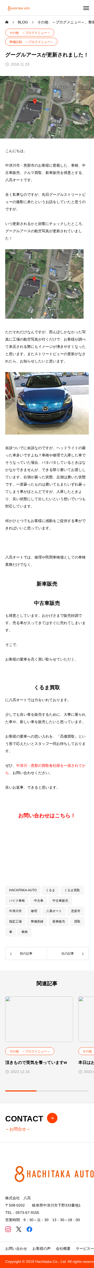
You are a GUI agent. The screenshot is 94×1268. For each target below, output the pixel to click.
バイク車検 (17, 900)
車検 (24, 932)
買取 (77, 921)
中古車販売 (60, 900)
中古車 (38, 900)
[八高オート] (19, 7)
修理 (34, 911)
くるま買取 (72, 890)
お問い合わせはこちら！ (47, 815)
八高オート (54, 911)
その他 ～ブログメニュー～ (29, 33)
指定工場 (15, 921)
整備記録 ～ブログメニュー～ (31, 42)
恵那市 (75, 911)
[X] (18, 1229)
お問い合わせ (16, 1248)
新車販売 (58, 921)
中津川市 (15, 911)
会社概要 (63, 1248)
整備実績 (37, 921)
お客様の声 (41, 1248)
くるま (50, 890)
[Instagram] (8, 1229)
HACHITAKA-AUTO (23, 890)
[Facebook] (29, 1229)
